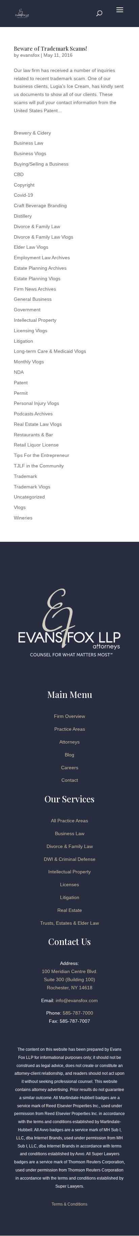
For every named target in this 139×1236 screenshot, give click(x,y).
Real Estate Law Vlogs (38, 424)
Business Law (28, 143)
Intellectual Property (35, 320)
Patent (21, 382)
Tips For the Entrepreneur (41, 455)
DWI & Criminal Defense (69, 859)
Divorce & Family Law (37, 226)
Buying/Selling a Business (41, 164)
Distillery (23, 216)
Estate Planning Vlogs (37, 278)
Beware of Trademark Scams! (50, 48)
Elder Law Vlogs (31, 247)
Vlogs (20, 507)
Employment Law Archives (42, 257)
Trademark (25, 476)
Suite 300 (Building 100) (69, 979)
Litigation (23, 341)
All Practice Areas (69, 820)
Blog (69, 754)
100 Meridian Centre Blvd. (70, 971)
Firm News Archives (35, 289)
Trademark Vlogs (32, 486)
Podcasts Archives (33, 413)
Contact (69, 780)
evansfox (29, 55)
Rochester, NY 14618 (69, 987)
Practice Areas (69, 729)
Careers (69, 767)
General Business (33, 299)
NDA (19, 372)
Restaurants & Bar (33, 434)
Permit (21, 393)
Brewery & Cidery (32, 133)
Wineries (23, 517)
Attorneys (69, 742)
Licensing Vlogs (30, 330)
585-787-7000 (78, 1013)
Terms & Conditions (69, 1204)
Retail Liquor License (36, 444)
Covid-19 (23, 195)
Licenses (69, 884)
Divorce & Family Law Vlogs (43, 237)
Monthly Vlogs (29, 361)
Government (27, 309)
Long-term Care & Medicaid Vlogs (50, 351)
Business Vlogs (30, 153)
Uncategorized (29, 497)
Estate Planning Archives (40, 268)
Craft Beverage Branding (40, 205)
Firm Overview (69, 716)
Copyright (24, 185)
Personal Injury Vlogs (36, 403)
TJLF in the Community (39, 465)
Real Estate (69, 910)
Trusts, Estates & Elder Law (69, 923)
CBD (19, 174)
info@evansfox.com (77, 1000)
